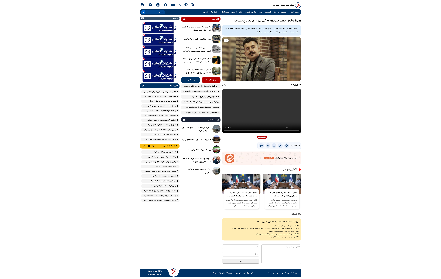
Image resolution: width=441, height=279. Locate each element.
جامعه (260, 12)
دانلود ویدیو (262, 137)
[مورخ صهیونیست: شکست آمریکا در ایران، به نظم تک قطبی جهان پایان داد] (216, 160)
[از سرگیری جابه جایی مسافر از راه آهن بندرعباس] (216, 171)
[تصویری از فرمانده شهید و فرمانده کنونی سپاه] (216, 139)
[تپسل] (144, 23)
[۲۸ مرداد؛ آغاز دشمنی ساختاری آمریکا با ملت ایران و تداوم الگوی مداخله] (216, 28)
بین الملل (276, 12)
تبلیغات (269, 273)
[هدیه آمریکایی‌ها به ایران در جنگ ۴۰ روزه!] (216, 39)
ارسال (240, 261)
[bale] (150, 5)
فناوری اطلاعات (250, 12)
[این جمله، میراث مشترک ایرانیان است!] (216, 149)
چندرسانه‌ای (225, 12)
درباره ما (295, 273)
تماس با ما (288, 273)
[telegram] (186, 5)
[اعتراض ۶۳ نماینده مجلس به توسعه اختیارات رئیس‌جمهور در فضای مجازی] (216, 71)
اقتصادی (268, 12)
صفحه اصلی (294, 12)
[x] (179, 5)
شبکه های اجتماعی (210, 12)
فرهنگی (234, 12)
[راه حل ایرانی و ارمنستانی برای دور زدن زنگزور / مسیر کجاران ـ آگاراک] (216, 129)
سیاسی (283, 12)
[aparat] (142, 5)
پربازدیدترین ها (211, 80)
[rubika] (165, 5)
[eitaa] (158, 5)
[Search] (143, 12)
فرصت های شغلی (278, 273)
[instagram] (192, 5)
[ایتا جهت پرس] (261, 159)
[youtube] (173, 5)
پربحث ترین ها (190, 80)
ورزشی (241, 12)
